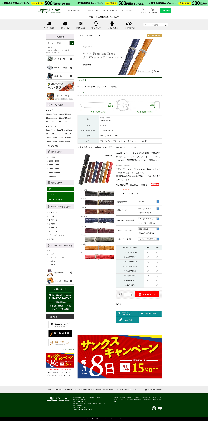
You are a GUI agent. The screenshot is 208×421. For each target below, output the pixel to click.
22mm (61, 118)
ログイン (143, 12)
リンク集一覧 (69, 349)
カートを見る (153, 12)
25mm (48, 122)
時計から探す (96, 28)
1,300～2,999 (54, 161)
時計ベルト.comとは (75, 10)
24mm (67, 118)
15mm (48, 138)
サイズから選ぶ (48, 28)
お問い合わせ (126, 10)
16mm (48, 114)
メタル (51, 194)
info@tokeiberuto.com (85, 409)
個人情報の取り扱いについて (126, 389)
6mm (48, 130)
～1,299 (52, 157)
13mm (61, 134)
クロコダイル (50, 50)
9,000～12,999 (54, 172)
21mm (54, 118)
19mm (67, 114)
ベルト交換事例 (129, 28)
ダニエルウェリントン (57, 235)
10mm (69, 130)
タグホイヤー (56, 53)
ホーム (50, 389)
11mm (48, 134)
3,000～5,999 (54, 165)
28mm (61, 122)
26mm (54, 122)
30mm (67, 122)
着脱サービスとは (145, 213)
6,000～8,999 (54, 169)
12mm (54, 134)
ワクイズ (52, 264)
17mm (54, 114)
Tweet (118, 304)
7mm (53, 130)
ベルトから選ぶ (112, 28)
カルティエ (53, 228)
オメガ (48, 53)
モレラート (68, 50)
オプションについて (131, 193)
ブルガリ (52, 224)
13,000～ (52, 176)
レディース (52, 126)
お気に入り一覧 (154, 35)
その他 (51, 239)
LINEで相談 (166, 10)
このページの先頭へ (153, 390)
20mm (48, 118)
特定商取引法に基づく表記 (104, 389)
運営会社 (58, 389)
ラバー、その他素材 (56, 200)
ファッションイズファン (57, 258)
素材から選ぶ (80, 28)
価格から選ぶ (65, 28)
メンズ (50, 110)
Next (168, 17)
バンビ (51, 254)
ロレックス (59, 50)
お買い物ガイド (86, 389)
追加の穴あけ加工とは (146, 233)
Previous (39, 17)
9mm (64, 130)
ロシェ (51, 251)
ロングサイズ (53, 146)
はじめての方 (93, 10)
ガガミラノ (53, 231)
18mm (61, 114)
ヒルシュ (52, 261)
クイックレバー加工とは (147, 223)
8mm (59, 130)
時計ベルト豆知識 (110, 10)
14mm (67, 134)
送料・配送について (71, 389)
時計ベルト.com (58, 399)
